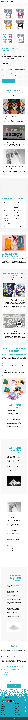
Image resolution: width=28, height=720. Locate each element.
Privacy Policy (17, 714)
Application (16, 706)
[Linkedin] (14, 701)
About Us (16, 708)
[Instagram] (6, 701)
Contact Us (16, 710)
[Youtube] (8, 701)
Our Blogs (16, 712)
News (2, 710)
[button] (12, 2)
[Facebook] (3, 701)
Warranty (3, 708)
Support (3, 706)
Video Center (4, 714)
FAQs (2, 712)
